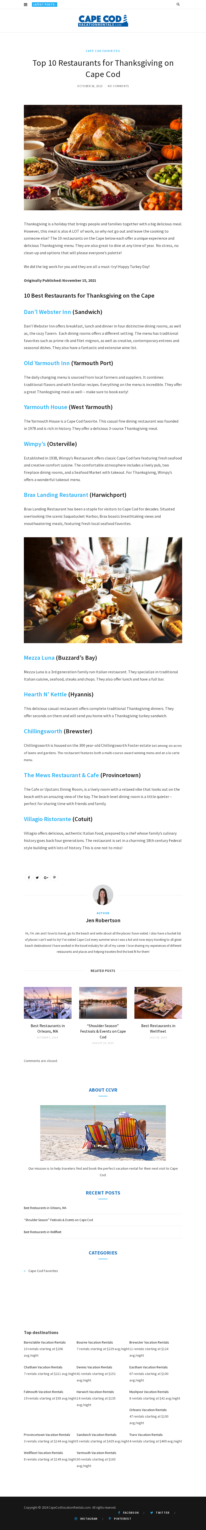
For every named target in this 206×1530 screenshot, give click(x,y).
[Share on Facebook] (28, 877)
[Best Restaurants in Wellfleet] (158, 1003)
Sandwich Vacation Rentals (97, 1434)
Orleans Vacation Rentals (148, 1410)
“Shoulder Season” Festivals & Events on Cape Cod (100, 5)
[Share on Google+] (45, 877)
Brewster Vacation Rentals (149, 1342)
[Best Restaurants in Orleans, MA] (48, 1003)
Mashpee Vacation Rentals (149, 1391)
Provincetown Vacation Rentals (47, 1434)
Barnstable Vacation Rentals (45, 1342)
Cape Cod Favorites (103, 51)
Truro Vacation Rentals (146, 1434)
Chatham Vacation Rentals (43, 1367)
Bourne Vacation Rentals (95, 1342)
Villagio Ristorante (47, 819)
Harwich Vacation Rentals (95, 1391)
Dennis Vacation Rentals (94, 1367)
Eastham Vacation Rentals (148, 1367)
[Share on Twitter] (37, 877)
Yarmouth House (45, 407)
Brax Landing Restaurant (56, 495)
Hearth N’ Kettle (45, 694)
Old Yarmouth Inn (47, 363)
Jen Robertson (103, 920)
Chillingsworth (43, 731)
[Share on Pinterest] (54, 877)
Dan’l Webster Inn (47, 312)
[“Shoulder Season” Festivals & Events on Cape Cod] (103, 1003)
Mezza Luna (39, 657)
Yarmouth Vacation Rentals (96, 1452)
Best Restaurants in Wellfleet (42, 1232)
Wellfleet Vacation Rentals (43, 1452)
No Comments (118, 86)
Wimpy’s (35, 444)
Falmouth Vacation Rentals (43, 1391)
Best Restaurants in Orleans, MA (45, 1208)
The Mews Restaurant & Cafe (61, 775)
